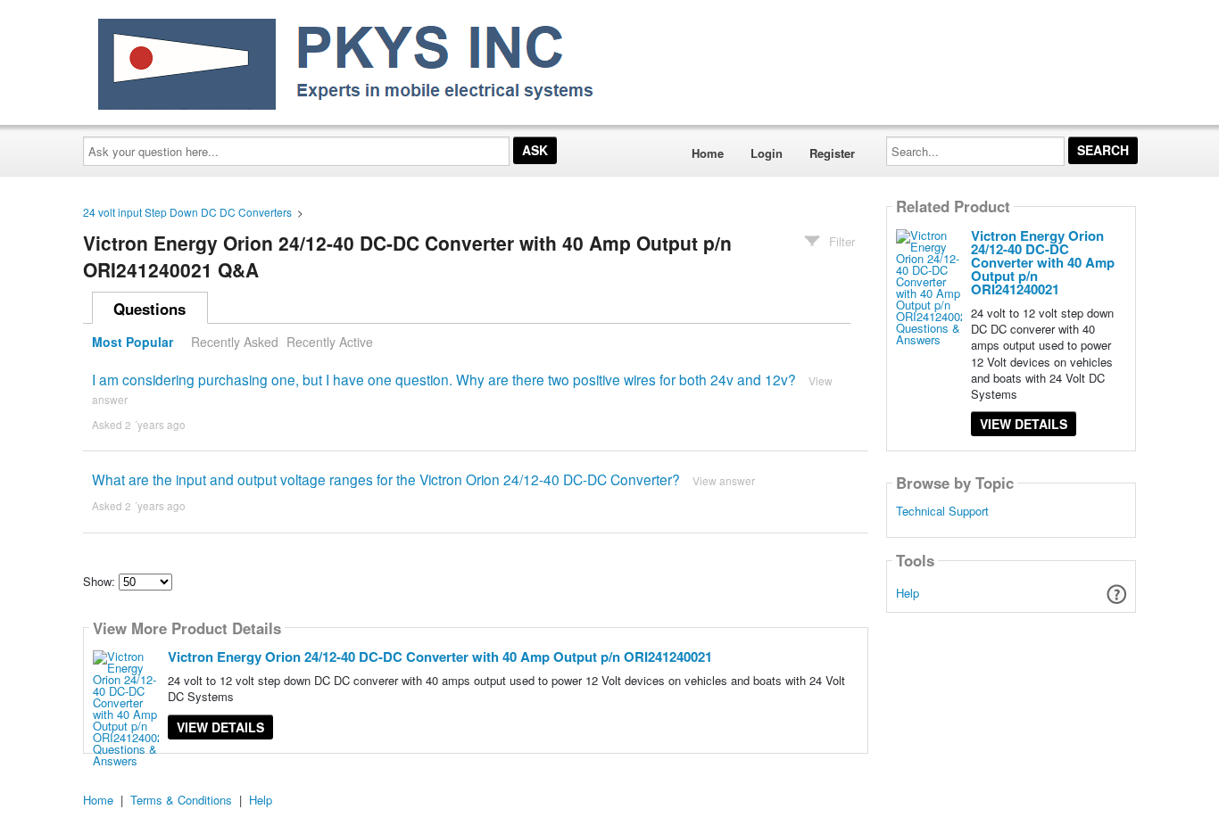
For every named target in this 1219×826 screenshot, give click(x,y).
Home (708, 153)
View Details (220, 727)
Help (907, 592)
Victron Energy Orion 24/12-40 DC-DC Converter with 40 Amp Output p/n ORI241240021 (440, 656)
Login (766, 153)
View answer (723, 480)
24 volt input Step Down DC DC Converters (187, 211)
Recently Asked (234, 342)
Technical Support (942, 511)
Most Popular (132, 342)
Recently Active (329, 342)
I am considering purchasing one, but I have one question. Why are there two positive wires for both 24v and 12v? (444, 379)
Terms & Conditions (181, 799)
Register (832, 153)
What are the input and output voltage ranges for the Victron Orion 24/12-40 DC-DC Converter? (386, 479)
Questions (149, 308)
